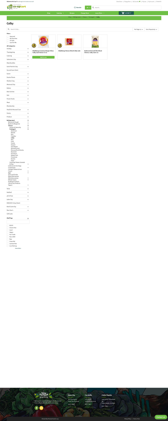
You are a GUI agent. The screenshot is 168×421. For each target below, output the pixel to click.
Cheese (85, 17)
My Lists (144, 1)
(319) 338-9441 (72, 407)
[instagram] (41, 408)
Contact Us (158, 1)
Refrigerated (77, 17)
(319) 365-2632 (106, 409)
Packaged (91, 17)
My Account (151, 1)
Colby (98, 17)
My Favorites (136, 1)
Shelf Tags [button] (10, 218)
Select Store (119, 1)
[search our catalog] (93, 8)
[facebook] (36, 408)
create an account (29, 1)
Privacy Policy (127, 419)
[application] (161, 417)
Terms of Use (136, 419)
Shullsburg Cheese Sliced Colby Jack (69, 51)
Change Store (127, 1)
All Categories (11, 46)
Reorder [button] (78, 7)
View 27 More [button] (18, 248)
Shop (69, 17)
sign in (22, 1)
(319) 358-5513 (89, 407)
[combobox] (88, 8)
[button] (27, 48)
